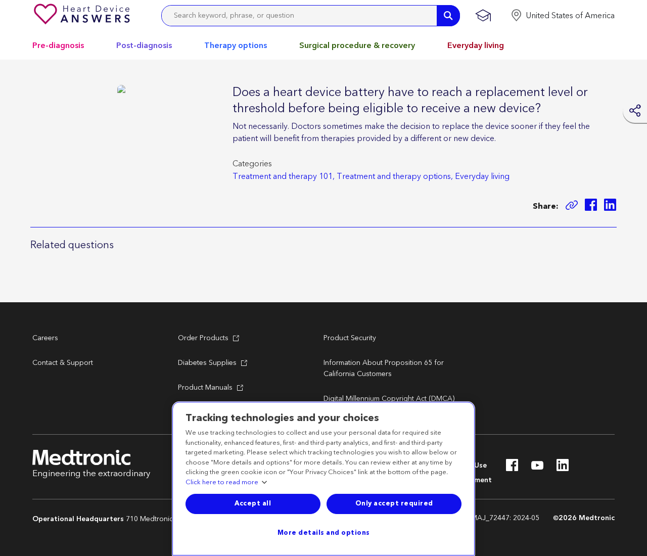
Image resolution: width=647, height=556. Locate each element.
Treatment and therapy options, (395, 176)
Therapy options (235, 45)
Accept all (253, 503)
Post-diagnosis (144, 45)
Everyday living (475, 45)
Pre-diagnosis (58, 45)
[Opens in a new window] (591, 206)
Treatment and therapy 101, (284, 176)
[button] (563, 16)
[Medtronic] (82, 16)
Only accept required (394, 503)
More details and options (324, 532)
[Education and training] (483, 16)
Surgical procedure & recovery (357, 45)
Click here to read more (222, 483)
